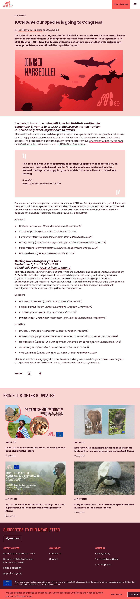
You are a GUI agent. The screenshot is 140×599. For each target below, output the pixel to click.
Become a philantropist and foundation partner (18, 560)
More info (116, 594)
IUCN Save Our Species (30, 30)
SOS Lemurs (116, 140)
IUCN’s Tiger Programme (73, 144)
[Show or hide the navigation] (135, 4)
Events (22, 16)
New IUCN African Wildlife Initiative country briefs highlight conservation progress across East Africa (104, 449)
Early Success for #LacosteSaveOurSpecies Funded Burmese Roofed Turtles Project (104, 506)
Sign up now (13, 538)
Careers (53, 559)
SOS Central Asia (28, 144)
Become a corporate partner (19, 553)
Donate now (121, 4)
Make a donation (12, 567)
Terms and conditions (106, 559)
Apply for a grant (12, 573)
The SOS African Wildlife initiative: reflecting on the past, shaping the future (35, 449)
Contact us (55, 553)
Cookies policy (103, 564)
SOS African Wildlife (99, 140)
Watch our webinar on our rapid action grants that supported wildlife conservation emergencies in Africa (35, 508)
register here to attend (59, 130)
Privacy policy (102, 553)
